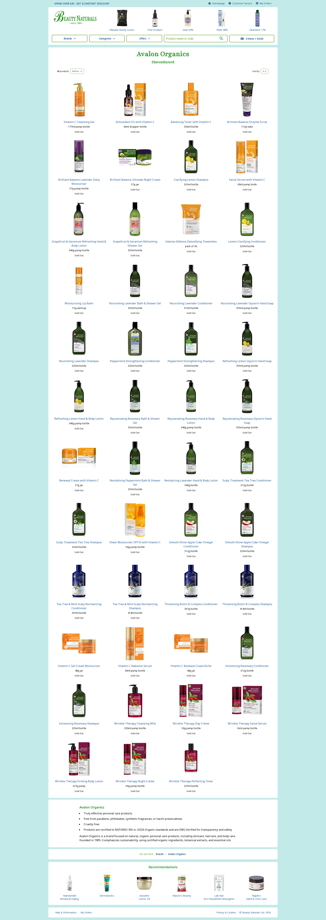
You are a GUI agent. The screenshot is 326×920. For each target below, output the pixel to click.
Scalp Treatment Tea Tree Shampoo (79, 542)
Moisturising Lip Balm (79, 303)
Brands (68, 38)
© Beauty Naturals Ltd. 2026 (255, 912)
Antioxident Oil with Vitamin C (135, 122)
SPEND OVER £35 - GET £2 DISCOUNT (82, 3)
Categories (105, 38)
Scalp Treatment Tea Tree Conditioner (247, 480)
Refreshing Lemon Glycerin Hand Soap (247, 361)
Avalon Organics (163, 54)
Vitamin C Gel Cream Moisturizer (79, 666)
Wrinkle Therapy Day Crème (191, 723)
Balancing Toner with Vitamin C (191, 122)
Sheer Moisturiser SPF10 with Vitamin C (135, 542)
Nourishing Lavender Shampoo (79, 361)
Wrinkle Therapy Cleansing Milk (135, 723)
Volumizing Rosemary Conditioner (247, 666)
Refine (76, 71)
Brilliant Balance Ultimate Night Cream (135, 180)
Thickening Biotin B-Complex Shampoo (247, 604)
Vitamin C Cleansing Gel (79, 122)
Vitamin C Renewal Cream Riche (191, 666)
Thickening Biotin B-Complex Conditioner (191, 604)
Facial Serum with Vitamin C (247, 180)
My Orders (265, 3)
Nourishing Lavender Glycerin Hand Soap (247, 303)
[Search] (221, 38)
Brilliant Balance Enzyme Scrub (247, 122)
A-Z (264, 71)
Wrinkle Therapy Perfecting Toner (191, 781)
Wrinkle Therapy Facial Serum (247, 723)
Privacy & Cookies (226, 912)
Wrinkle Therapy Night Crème (135, 781)
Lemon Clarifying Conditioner (247, 241)
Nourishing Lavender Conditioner (191, 303)
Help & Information (65, 912)
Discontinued (163, 62)
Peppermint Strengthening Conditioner (135, 361)
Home (218, 3)
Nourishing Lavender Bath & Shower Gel (135, 303)
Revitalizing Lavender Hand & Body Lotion (191, 480)
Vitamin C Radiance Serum (135, 666)
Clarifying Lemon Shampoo (191, 180)
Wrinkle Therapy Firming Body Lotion (79, 781)
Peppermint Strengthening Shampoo (191, 361)
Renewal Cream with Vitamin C (79, 480)
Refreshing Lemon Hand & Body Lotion (79, 419)
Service (242, 3)
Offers (142, 38)
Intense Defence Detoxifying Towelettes (191, 241)
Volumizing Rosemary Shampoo (79, 723)
